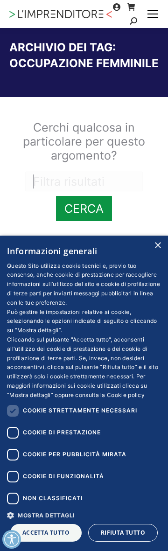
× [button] (157, 245)
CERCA (84, 209)
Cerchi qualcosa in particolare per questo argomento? (84, 141)
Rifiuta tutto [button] (123, 533)
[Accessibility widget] (11, 539)
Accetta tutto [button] (46, 533)
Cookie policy (126, 394)
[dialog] (84, 393)
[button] (84, 514)
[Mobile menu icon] (153, 14)
